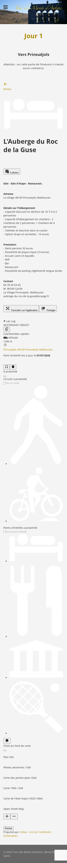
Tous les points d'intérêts (16, 531)
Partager (50, 310)
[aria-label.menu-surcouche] (13, 367)
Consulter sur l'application (24, 310)
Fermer (8, 828)
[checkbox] (36, 425)
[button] (33, 755)
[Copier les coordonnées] (6, 329)
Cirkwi (23, 832)
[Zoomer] (7, 816)
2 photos (14, 172)
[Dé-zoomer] (14, 816)
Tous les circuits (12, 383)
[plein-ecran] (6, 367)
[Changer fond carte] (7, 741)
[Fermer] (4, 376)
